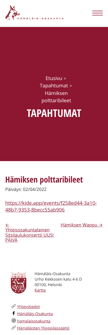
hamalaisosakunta (33, 321)
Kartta (40, 290)
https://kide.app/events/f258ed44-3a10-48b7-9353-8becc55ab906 (51, 206)
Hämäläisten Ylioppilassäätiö (43, 328)
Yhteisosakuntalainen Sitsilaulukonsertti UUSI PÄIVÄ (29, 235)
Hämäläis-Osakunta (35, 313)
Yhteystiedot (28, 306)
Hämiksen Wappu (79, 225)
